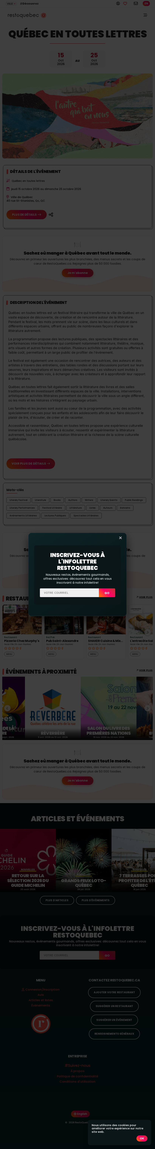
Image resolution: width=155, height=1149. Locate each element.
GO (107, 593)
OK (142, 1138)
